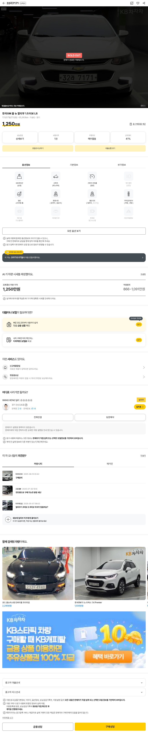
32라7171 (16, 3)
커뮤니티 (38, 463)
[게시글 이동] (74, 475)
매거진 (110, 463)
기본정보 (74, 165)
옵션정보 (26, 165)
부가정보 (122, 165)
